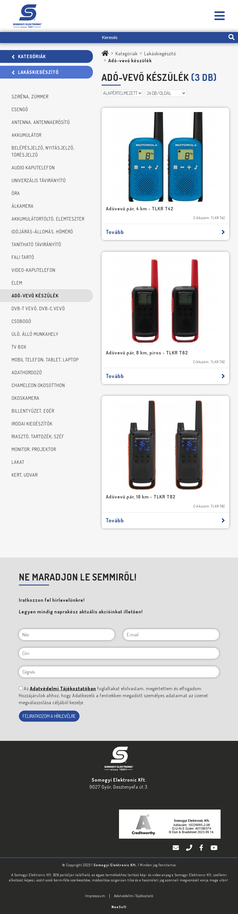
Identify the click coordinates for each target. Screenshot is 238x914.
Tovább (115, 232)
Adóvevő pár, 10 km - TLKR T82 (141, 497)
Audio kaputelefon (33, 168)
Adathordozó (27, 372)
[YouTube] (214, 848)
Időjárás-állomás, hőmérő (42, 232)
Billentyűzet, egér (33, 411)
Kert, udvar (25, 475)
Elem (17, 283)
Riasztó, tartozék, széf (38, 436)
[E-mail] (176, 848)
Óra (16, 193)
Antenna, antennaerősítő (41, 122)
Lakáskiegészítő (38, 72)
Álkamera (23, 206)
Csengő (20, 109)
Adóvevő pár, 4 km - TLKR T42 (140, 209)
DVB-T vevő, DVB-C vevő (38, 308)
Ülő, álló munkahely (35, 334)
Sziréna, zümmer (30, 97)
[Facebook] (202, 848)
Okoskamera (25, 398)
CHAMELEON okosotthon (38, 385)
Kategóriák (32, 56)
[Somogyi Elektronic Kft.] (219, 16)
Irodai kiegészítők (32, 424)
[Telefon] (190, 848)
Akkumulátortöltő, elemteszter (48, 219)
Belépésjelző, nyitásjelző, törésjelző (43, 151)
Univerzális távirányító (39, 180)
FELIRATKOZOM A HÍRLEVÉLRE (49, 716)
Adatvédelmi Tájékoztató (133, 896)
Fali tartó (23, 257)
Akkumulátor (27, 135)
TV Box (19, 347)
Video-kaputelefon (33, 270)
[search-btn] (231, 37)
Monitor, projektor (34, 449)
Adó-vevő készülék (35, 296)
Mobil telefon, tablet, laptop (45, 360)
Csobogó (21, 321)
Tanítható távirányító (36, 244)
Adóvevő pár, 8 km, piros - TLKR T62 (147, 353)
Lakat (18, 462)
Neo (119, 907)
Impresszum (95, 896)
